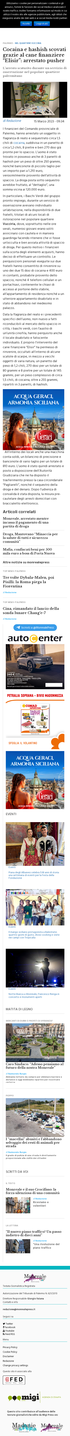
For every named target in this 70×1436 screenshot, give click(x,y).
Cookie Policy (10, 1352)
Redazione (8, 1361)
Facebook (9, 1327)
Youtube (9, 1331)
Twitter (9, 1324)
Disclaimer (8, 1357)
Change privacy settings (15, 1366)
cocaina (18, 143)
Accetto (26, 23)
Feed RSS (10, 1334)
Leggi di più (42, 23)
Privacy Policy (10, 1347)
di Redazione (12, 121)
